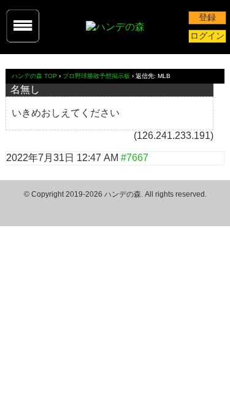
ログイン (207, 36)
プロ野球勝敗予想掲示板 (96, 76)
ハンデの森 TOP (34, 76)
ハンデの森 (122, 194)
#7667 (134, 157)
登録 (207, 17)
